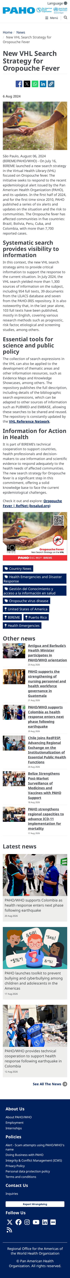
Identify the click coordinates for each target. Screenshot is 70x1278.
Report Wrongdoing (35, 1204)
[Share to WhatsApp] (35, 84)
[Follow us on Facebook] (18, 1223)
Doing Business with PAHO (24, 1155)
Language (55, 3)
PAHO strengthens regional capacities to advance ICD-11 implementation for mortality (46, 819)
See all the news (47, 1084)
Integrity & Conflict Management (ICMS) (34, 1160)
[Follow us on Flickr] (53, 1223)
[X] (10, 1223)
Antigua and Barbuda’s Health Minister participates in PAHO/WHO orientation (47, 652)
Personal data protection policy (28, 1171)
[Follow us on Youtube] (36, 1223)
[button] (51, 84)
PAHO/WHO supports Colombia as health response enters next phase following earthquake (46, 717)
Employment (15, 1122)
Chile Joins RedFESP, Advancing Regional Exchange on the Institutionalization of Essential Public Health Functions (47, 750)
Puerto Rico (38, 617)
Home (7, 32)
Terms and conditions (21, 1177)
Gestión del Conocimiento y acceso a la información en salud (29, 590)
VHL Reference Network (29, 421)
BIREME (14, 617)
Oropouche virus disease (28, 600)
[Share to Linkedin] (43, 84)
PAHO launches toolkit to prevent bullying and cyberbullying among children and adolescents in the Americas (34, 980)
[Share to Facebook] (19, 84)
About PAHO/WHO (19, 1117)
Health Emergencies (24, 625)
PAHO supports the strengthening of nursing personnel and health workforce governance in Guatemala (47, 683)
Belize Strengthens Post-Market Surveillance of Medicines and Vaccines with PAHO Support (44, 785)
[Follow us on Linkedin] (44, 1223)
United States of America (27, 609)
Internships (14, 1128)
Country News (20, 568)
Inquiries (12, 1194)
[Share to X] (27, 84)
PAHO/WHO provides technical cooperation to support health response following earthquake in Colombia (33, 1058)
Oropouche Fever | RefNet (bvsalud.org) (32, 503)
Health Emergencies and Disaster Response (33, 578)
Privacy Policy (15, 1166)
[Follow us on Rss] (9, 1231)
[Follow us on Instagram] (27, 1223)
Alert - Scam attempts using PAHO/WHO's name (35, 1147)
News (20, 32)
